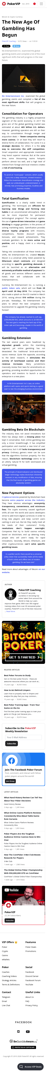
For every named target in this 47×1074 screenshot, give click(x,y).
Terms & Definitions (11, 984)
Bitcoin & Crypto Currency (12, 17)
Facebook (29, 972)
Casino (5, 955)
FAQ (27, 1001)
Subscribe (11, 743)
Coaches (5, 972)
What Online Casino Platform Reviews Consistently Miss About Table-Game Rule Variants (22, 816)
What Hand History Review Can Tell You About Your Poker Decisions (23, 799)
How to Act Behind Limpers (17, 690)
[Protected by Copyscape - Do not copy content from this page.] (23, 1047)
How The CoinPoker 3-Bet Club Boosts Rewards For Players (22, 856)
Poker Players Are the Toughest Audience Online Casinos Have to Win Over (22, 837)
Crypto (5, 951)
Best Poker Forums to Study (17, 675)
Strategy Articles (9, 980)
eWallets (6, 959)
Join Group (10, 781)
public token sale (11, 288)
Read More (10, 611)
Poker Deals (30, 947)
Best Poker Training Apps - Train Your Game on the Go (22, 706)
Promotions (30, 951)
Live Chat (6, 1005)
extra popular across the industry (27, 500)
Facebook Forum (33, 980)
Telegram (6, 997)
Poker (4, 947)
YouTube (29, 984)
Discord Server (32, 976)
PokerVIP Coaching (9, 41)
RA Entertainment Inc (13, 96)
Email (4, 1001)
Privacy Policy (31, 1005)
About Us (29, 997)
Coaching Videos (9, 976)
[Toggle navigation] (41, 3)
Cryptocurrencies (10, 497)
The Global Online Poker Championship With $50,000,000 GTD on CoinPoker (23, 872)
